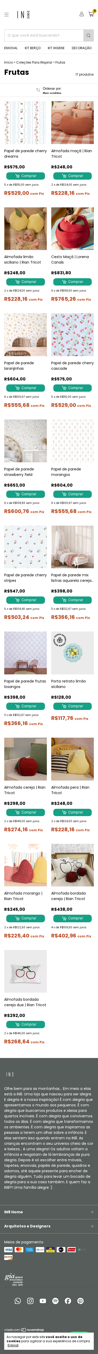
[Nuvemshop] (24, 1331)
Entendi (13, 1345)
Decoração (81, 48)
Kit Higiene (56, 48)
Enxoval (11, 48)
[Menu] (6, 14)
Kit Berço (33, 48)
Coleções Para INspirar (34, 62)
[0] (91, 14)
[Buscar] (88, 35)
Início (8, 62)
